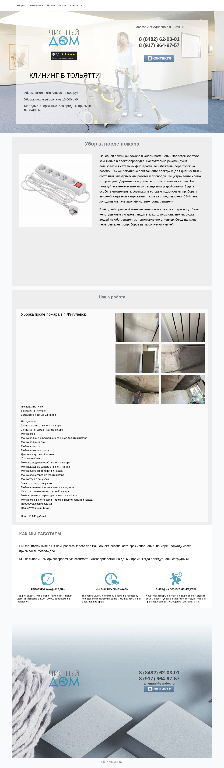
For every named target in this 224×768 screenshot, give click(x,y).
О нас (62, 5)
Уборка (21, 5)
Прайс (51, 5)
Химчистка (36, 5)
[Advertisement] (112, 259)
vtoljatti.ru (118, 762)
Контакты (76, 5)
